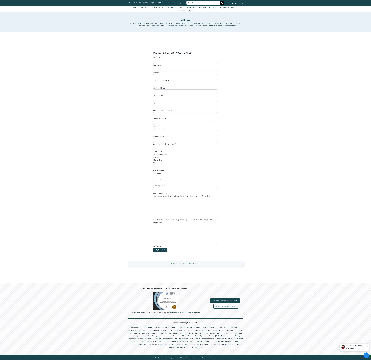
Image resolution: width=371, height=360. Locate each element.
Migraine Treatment (180, 344)
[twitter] (236, 3)
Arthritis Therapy (214, 330)
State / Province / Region (162, 111)
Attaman (136, 313)
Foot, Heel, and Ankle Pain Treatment (152, 330)
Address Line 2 (159, 96)
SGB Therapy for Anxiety (219, 333)
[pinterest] (239, 3)
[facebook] (232, 3)
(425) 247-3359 (137, 3)
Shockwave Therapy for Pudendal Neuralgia (171, 341)
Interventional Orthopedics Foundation (185, 313)
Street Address (159, 88)
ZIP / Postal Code (159, 118)
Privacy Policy (184, 358)
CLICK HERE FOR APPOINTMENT (225, 306)
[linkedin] (242, 3)
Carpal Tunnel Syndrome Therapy (149, 333)
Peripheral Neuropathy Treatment (141, 339)
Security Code (159, 186)
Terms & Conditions (195, 358)
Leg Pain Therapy (226, 327)
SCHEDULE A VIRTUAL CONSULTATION (225, 300)
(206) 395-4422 (147, 3)
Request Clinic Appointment (161, 3)
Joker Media (213, 358)
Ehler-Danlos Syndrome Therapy (228, 336)
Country (156, 126)
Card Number (158, 170)
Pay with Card (160, 250)
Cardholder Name (160, 193)
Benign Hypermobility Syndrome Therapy (171, 339)
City (154, 103)
